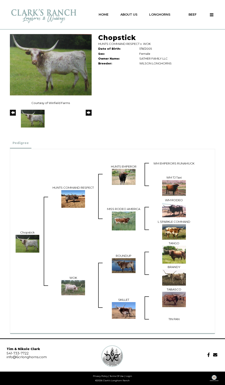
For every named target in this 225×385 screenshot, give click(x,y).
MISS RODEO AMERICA (123, 209)
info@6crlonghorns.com (27, 357)
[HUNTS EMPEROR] (124, 176)
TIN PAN (174, 319)
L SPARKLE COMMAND (174, 221)
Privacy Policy (100, 376)
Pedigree (21, 143)
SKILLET (123, 299)
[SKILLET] (124, 310)
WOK (147, 44)
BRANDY (174, 267)
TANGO (174, 243)
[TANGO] (174, 254)
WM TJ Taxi (174, 177)
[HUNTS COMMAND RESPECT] (73, 198)
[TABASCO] (174, 299)
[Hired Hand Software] (214, 380)
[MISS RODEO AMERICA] (124, 220)
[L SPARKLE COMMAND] (174, 231)
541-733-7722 (18, 353)
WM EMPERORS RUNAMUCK (173, 163)
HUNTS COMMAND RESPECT (119, 44)
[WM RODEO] (174, 209)
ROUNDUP (123, 255)
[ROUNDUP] (124, 265)
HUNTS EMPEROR (123, 166)
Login (129, 376)
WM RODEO (174, 200)
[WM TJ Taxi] (174, 187)
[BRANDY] (174, 277)
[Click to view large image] (51, 64)
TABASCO (174, 289)
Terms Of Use (117, 376)
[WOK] (73, 287)
